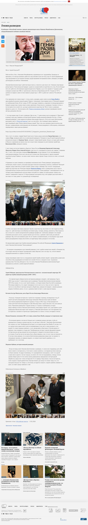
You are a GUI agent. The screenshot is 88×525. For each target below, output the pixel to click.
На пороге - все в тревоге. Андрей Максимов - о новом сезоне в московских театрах (10, 449)
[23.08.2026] (11, 466)
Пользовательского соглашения (60, 1)
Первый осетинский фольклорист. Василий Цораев (54, 448)
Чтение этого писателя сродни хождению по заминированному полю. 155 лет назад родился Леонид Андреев (54, 483)
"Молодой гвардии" (22, 121)
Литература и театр (5, 432)
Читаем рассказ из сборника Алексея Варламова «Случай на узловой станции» (10, 486)
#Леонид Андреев (57, 497)
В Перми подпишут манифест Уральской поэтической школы (75, 104)
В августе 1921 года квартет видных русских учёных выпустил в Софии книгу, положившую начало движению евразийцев (33, 453)
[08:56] (55, 433)
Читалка (3, 464)
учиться (46, 17)
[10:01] (33, 433)
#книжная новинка (17, 425)
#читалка (25, 491)
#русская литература (31, 491)
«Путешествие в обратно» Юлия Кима (31, 480)
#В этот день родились (49, 497)
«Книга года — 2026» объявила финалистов (75, 98)
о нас (59, 17)
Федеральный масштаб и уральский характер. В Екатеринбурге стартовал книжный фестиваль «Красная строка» (76, 112)
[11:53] (11, 433)
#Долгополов (9, 425)
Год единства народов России (51, 432)
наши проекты (53, 17)
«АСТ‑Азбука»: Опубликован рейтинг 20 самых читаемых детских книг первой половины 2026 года (76, 120)
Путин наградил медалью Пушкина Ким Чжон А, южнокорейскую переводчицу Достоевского (76, 83)
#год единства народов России (51, 462)
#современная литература (6, 489)
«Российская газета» (22, 421)
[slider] (35, 203)
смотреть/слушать (38, 17)
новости (26, 17)
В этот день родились (49, 464)
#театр (2, 462)
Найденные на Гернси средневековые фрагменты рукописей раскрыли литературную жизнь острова (76, 91)
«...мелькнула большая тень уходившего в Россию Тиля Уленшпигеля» (10, 481)
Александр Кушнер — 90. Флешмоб (76, 56)
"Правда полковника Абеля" (37, 109)
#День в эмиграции (27, 457)
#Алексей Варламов (16, 489)
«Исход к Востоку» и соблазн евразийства (32, 448)
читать (31, 17)
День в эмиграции (26, 432)
